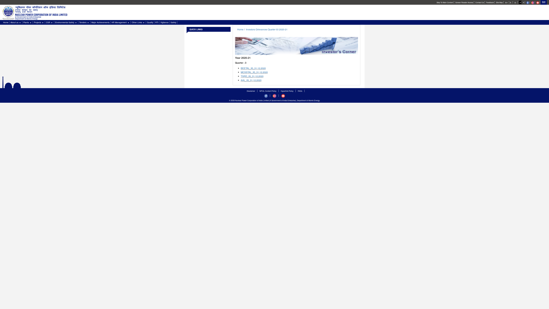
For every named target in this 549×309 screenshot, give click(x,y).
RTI (156, 22)
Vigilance (164, 22)
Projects (37, 22)
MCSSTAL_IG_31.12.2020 (254, 72)
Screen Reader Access (464, 2)
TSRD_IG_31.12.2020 (252, 76)
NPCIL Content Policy (267, 91)
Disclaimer (251, 91)
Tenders (82, 22)
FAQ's (300, 91)
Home (5, 22)
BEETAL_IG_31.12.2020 (253, 68)
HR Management (119, 22)
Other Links (137, 22)
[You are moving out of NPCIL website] (528, 2)
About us (14, 22)
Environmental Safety (64, 22)
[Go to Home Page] (38, 12)
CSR (48, 22)
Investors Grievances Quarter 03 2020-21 (267, 29)
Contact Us (479, 2)
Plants (26, 22)
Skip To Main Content (445, 2)
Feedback (490, 2)
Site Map (499, 2)
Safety (173, 22)
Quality (150, 22)
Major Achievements (100, 22)
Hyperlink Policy (287, 91)
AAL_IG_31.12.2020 (251, 80)
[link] (506, 2)
